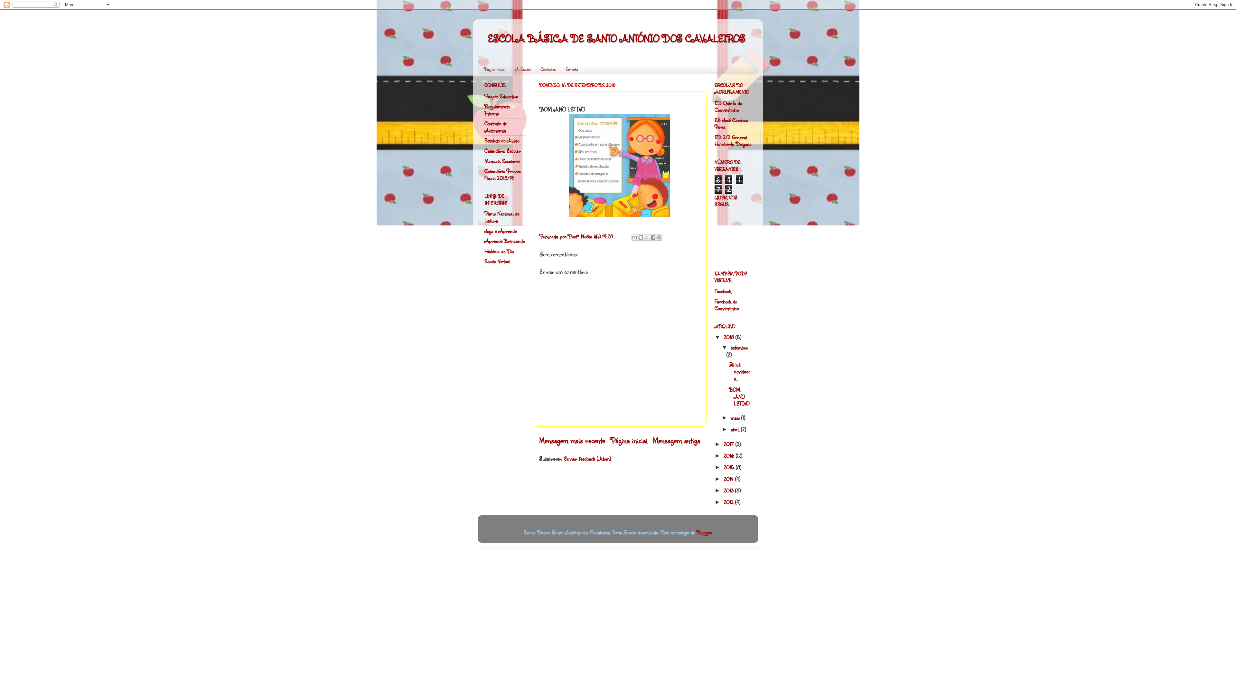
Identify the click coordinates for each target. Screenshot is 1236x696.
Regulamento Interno (497, 109)
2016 (730, 455)
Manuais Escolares (502, 161)
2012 (729, 502)
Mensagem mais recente (572, 440)
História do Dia (499, 251)
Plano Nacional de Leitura (501, 217)
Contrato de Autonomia (495, 126)
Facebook (723, 291)
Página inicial (494, 69)
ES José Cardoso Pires (731, 123)
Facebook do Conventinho (727, 305)
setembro (739, 347)
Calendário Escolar (502, 150)
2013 (729, 490)
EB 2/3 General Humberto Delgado (733, 140)
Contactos (548, 69)
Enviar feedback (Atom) (587, 458)
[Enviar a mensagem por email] (635, 237)
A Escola (522, 69)
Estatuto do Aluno (501, 140)
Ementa (572, 69)
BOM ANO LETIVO (739, 396)
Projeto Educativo (501, 96)
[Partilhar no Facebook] (653, 237)
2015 (730, 467)
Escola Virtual (497, 261)
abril (736, 429)
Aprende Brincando (504, 240)
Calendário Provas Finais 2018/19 (502, 174)
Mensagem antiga (676, 440)
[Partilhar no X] (647, 237)
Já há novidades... (739, 371)
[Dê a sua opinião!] (641, 237)
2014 (729, 478)
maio (736, 417)
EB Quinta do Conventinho (728, 106)
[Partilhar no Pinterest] (659, 237)
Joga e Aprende (500, 230)
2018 (729, 337)
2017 (729, 444)
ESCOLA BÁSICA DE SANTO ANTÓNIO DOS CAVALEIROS (616, 38)
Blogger (704, 532)
